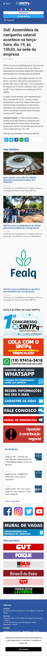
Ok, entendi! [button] (23, 649)
